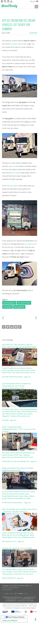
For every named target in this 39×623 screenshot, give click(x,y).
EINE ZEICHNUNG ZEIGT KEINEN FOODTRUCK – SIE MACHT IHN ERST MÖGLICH (19, 510)
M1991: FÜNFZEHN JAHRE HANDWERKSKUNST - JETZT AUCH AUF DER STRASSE (18, 429)
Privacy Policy (29, 600)
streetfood (33, 33)
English (15, 593)
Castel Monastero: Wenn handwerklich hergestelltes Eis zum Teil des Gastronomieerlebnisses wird (16, 385)
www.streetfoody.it (7, 589)
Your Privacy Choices (16, 617)
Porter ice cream (11, 186)
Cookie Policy (21, 600)
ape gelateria (19, 307)
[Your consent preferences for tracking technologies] (35, 619)
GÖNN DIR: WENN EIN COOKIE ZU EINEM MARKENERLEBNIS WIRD (17, 469)
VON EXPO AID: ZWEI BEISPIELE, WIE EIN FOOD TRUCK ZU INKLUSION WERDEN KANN (19, 346)
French (25, 593)
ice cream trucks (24, 303)
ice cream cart (29, 244)
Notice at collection (10, 620)
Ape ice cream (14, 166)
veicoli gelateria (9, 303)
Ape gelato (7, 307)
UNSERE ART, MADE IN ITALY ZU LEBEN (17, 548)
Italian (11, 593)
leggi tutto (27, 377)
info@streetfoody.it (14, 587)
